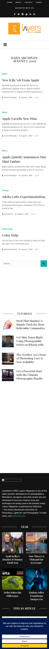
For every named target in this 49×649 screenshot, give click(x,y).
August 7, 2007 (27, 97)
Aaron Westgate (10, 97)
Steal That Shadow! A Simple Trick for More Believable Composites (30, 324)
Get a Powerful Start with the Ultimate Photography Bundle (29, 374)
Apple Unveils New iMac (19, 118)
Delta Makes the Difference (12, 594)
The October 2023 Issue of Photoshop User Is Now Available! (31, 358)
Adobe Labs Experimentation (23, 197)
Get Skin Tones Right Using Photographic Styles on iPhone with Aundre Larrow (30, 343)
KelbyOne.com (18, 516)
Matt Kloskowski (10, 249)
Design (5, 190)
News (4, 74)
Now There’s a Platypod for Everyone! (36, 559)
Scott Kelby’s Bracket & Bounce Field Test (12, 559)
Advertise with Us (24, 8)
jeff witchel (8, 214)
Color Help (10, 235)
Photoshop (7, 229)
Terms (39, 2)
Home (9, 2)
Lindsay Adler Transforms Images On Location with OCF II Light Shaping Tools (36, 601)
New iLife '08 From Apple (20, 80)
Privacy (29, 2)
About (19, 2)
